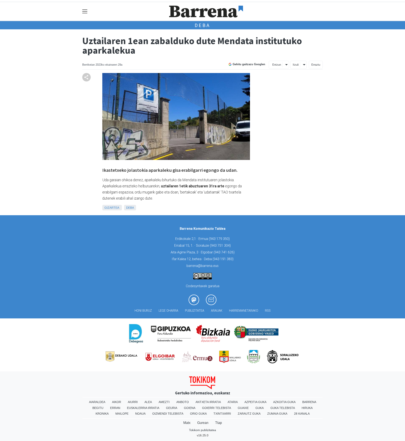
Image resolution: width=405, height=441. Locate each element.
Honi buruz (143, 310)
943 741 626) (225, 252)
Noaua (140, 413)
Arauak (216, 310)
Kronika (102, 413)
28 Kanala (302, 413)
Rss (268, 310)
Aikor (116, 402)
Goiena (189, 408)
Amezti (164, 402)
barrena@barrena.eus (202, 266)
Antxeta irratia (208, 402)
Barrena (309, 402)
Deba (202, 25)
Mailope (121, 413)
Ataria (233, 402)
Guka (259, 408)
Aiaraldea (97, 402)
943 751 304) (221, 245)
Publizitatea (194, 310)
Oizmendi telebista (167, 413)
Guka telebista (282, 408)
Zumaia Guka (277, 413)
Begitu (97, 408)
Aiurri (133, 402)
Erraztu (315, 64)
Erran (115, 408)
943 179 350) (220, 239)
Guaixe (243, 408)
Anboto (182, 402)
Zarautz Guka (249, 413)
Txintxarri (222, 413)
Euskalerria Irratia (143, 408)
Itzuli (296, 64)
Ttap (218, 423)
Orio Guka (198, 413)
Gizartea (111, 207)
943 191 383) (224, 259)
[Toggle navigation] (84, 11)
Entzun (276, 64)
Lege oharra (168, 310)
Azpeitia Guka (255, 402)
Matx (186, 423)
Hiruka (307, 408)
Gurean (202, 423)
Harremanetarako (243, 310)
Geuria (171, 408)
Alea (148, 402)
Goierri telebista (216, 408)
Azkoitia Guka (284, 402)
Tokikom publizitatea (202, 430)
